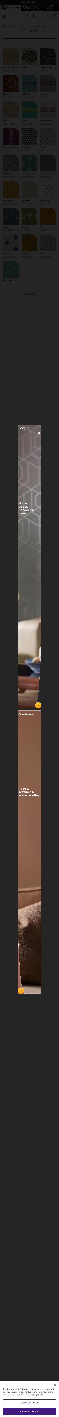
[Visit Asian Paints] (21, 991)
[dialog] (29, 708)
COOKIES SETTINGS (30, 1402)
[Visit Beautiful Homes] (38, 705)
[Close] (39, 433)
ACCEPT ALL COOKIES (29, 1411)
